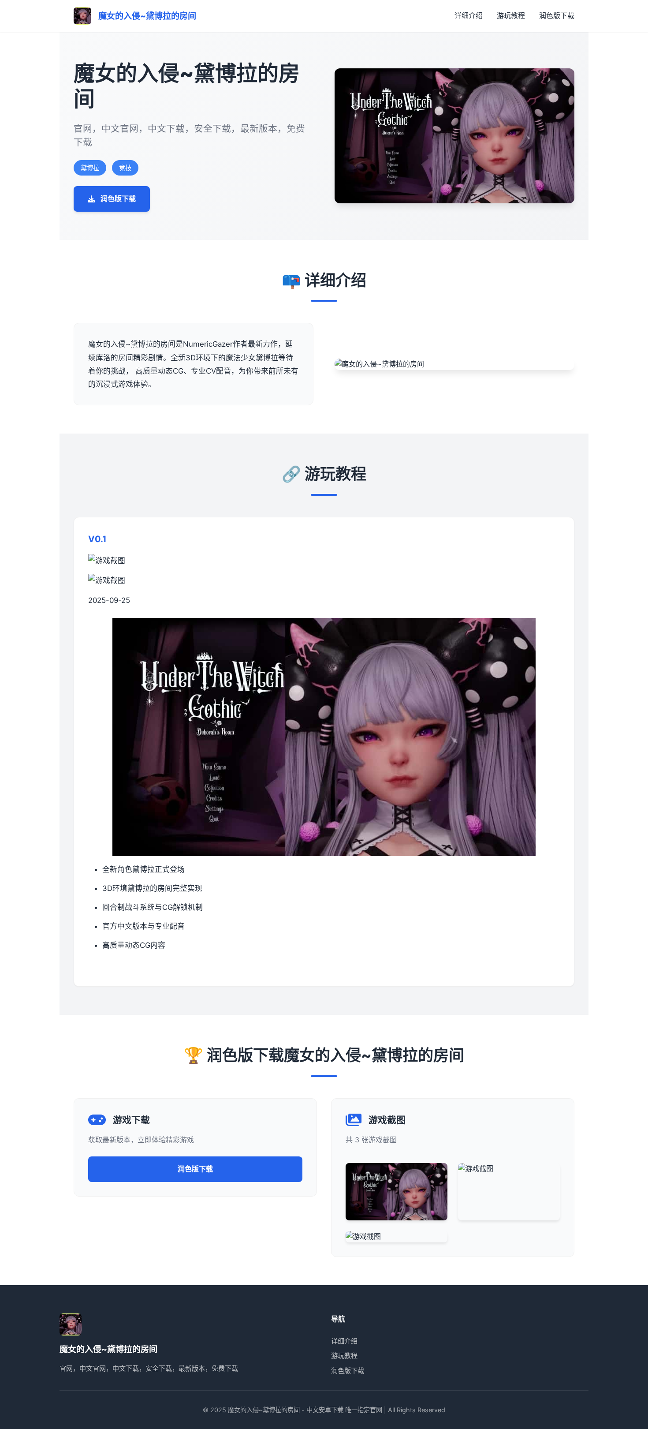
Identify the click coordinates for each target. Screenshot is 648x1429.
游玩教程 (511, 15)
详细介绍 (468, 15)
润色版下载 (556, 15)
